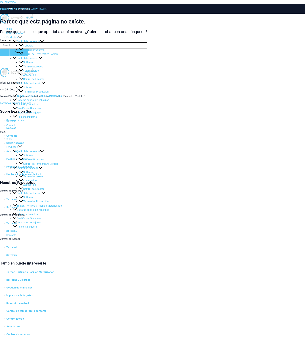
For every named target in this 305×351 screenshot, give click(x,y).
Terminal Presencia (33, 49)
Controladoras (31, 70)
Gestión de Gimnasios (29, 108)
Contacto (11, 125)
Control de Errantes (33, 79)
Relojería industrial (27, 116)
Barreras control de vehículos (33, 100)
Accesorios (29, 74)
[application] (20, 37)
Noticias (11, 121)
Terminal (11, 247)
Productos (12, 37)
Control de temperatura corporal (26, 310)
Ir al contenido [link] (8, 1)
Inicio (9, 28)
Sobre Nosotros (15, 33)
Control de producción (29, 83)
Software (28, 45)
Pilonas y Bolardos (27, 104)
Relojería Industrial (17, 303)
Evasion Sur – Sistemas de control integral (23, 8)
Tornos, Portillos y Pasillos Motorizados (39, 95)
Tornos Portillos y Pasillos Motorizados (30, 272)
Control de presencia (28, 41)
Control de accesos (27, 58)
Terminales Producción (36, 91)
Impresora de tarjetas (29, 112)
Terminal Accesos (33, 66)
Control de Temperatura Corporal (41, 54)
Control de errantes (18, 334)
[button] (152, 132)
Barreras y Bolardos (18, 279)
